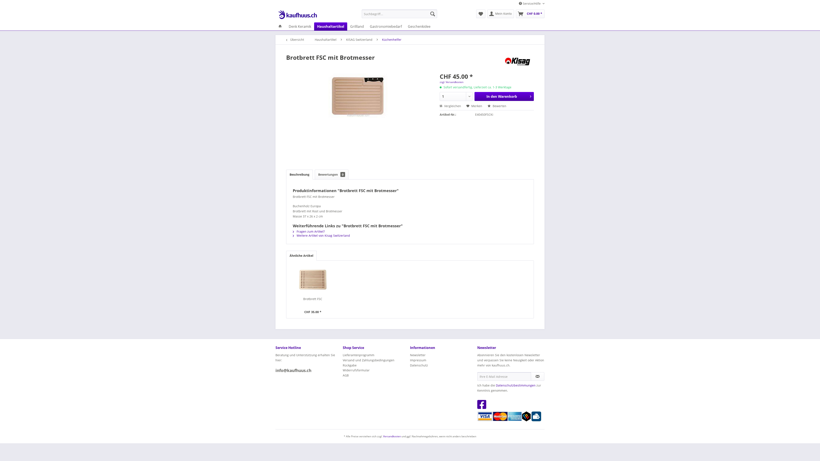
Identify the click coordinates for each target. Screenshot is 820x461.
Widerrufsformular (356, 370)
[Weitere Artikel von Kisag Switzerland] (518, 61)
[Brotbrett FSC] (313, 280)
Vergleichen (452, 106)
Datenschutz (419, 365)
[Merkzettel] (480, 14)
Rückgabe (350, 365)
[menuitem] (399, 14)
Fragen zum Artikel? (310, 231)
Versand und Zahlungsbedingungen (368, 360)
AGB (346, 375)
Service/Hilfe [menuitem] (532, 3)
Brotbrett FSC (312, 299)
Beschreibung (299, 174)
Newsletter (418, 355)
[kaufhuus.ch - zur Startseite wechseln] (297, 15)
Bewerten (499, 106)
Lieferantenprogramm (358, 355)
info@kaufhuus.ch (293, 370)
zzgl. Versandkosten (451, 82)
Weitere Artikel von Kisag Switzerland (323, 235)
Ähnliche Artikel (301, 256)
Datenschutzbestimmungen (516, 385)
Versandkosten (392, 436)
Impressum (418, 360)
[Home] (280, 26)
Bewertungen (331, 174)
